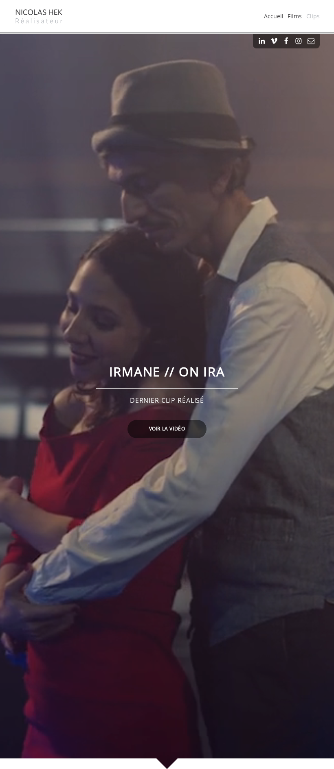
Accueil (273, 16)
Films (295, 16)
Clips (313, 16)
